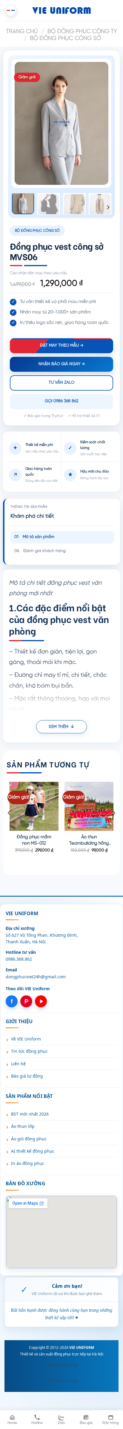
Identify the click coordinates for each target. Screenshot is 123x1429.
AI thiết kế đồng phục (32, 1151)
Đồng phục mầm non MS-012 (34, 840)
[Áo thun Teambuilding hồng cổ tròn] (88, 806)
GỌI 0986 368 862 (61, 401)
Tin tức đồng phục (29, 1051)
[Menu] (10, 10)
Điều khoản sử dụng (61, 1380)
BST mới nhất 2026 (30, 1114)
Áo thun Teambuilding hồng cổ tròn (89, 841)
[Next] (99, 123)
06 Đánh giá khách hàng (40, 551)
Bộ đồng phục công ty (82, 32)
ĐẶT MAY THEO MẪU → (61, 345)
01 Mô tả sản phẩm (34, 537)
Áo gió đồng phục (29, 1139)
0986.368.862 (19, 959)
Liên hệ (18, 1064)
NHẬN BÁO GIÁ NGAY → (62, 364)
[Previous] (24, 123)
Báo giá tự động (27, 1076)
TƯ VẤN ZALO (61, 382)
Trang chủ (22, 32)
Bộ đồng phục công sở (65, 39)
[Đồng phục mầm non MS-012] (34, 806)
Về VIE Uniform (26, 1039)
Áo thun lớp (23, 1126)
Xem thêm (58, 727)
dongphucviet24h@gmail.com (36, 976)
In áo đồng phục (27, 1163)
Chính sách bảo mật (61, 1365)
